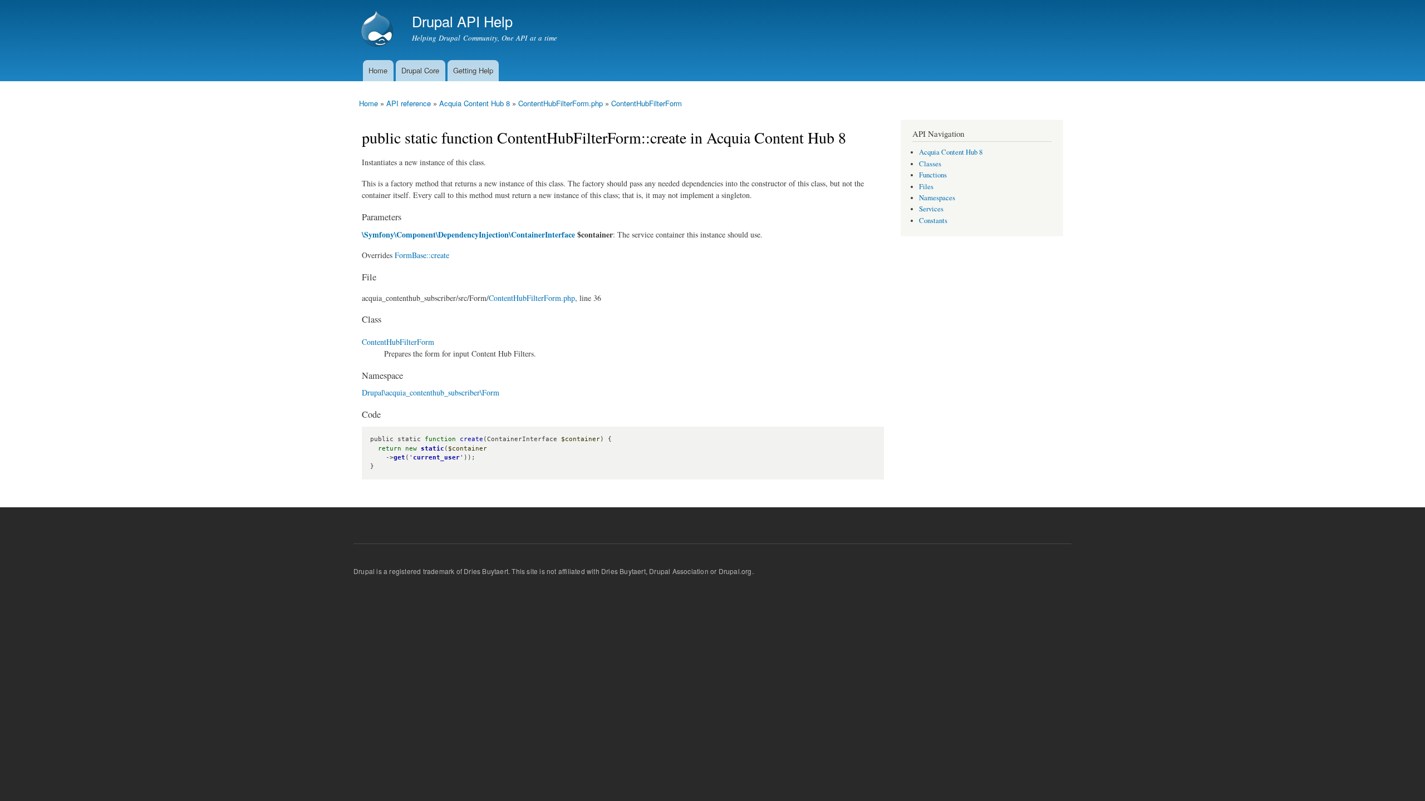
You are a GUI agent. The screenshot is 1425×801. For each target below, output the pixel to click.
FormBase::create (422, 255)
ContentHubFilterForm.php (560, 103)
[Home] (378, 30)
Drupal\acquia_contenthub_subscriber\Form (430, 392)
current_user (436, 457)
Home (377, 70)
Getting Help (473, 70)
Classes (930, 164)
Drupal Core (420, 70)
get (399, 457)
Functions (933, 175)
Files (926, 186)
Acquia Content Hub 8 (474, 103)
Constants (933, 220)
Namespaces (937, 197)
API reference (408, 103)
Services (931, 209)
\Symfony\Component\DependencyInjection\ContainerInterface (468, 234)
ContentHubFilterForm (646, 103)
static (432, 448)
